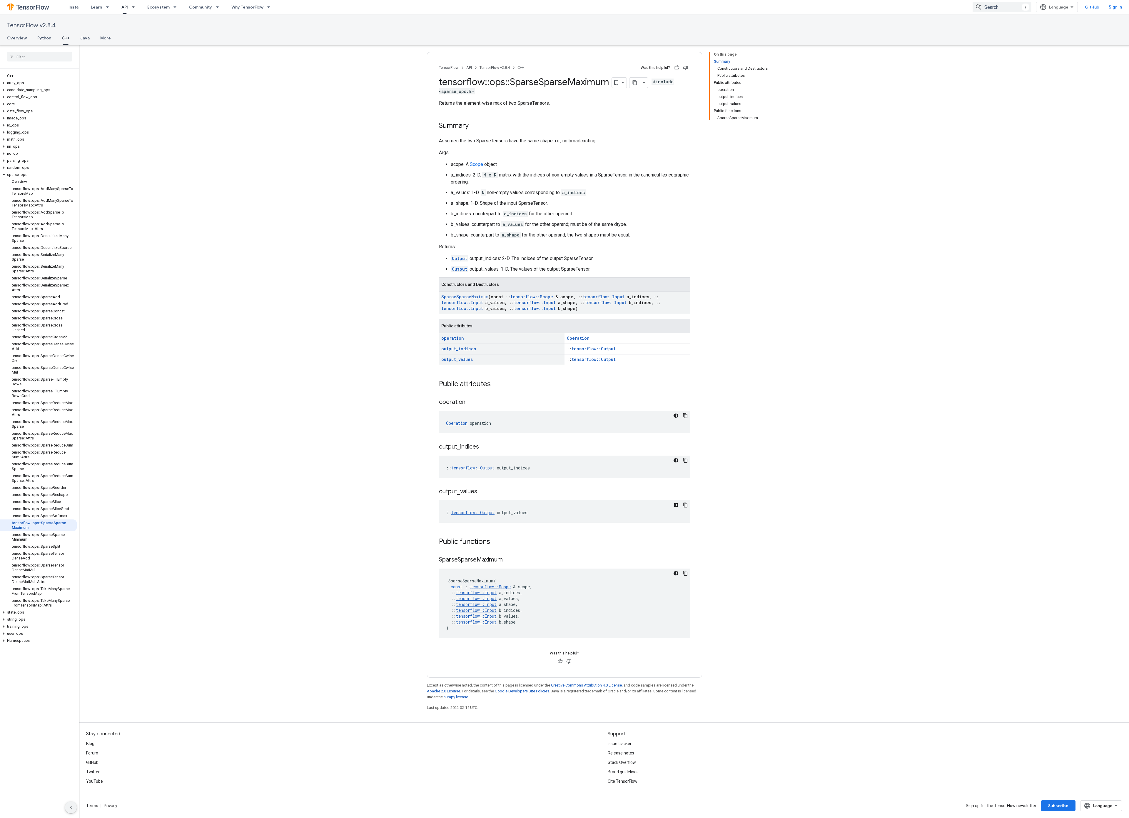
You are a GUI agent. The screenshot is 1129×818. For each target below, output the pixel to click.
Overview (17, 38)
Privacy (110, 805)
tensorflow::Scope (531, 296)
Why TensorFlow (247, 7)
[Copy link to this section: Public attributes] (496, 384)
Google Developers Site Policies (522, 691)
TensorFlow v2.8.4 (31, 25)
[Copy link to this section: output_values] (483, 491)
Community (200, 7)
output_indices (458, 348)
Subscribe (1058, 805)
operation (452, 338)
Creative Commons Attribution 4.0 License (586, 685)
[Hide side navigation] (71, 807)
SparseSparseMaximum (464, 296)
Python (44, 38)
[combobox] (1002, 7)
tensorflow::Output (594, 348)
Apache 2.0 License (443, 691)
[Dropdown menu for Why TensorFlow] (270, 7)
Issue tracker (620, 743)
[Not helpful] (685, 67)
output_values (457, 359)
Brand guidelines (623, 771)
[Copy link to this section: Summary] (474, 126)
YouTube (94, 781)
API (124, 7)
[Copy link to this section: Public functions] (496, 542)
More (105, 38)
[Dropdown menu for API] (135, 7)
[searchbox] (39, 56)
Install (74, 7)
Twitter (93, 771)
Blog (90, 743)
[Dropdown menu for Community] (219, 7)
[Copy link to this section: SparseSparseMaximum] (509, 560)
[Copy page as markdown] (634, 83)
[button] (38, 82)
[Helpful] (676, 67)
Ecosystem (158, 7)
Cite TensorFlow (622, 781)
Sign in (1115, 7)
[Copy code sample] (685, 415)
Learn (96, 7)
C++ (66, 38)
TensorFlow (449, 67)
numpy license (456, 697)
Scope (476, 164)
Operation (578, 338)
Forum (92, 753)
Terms (92, 805)
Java (85, 38)
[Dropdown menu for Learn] (109, 7)
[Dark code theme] (676, 415)
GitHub (1092, 7)
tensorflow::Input (603, 296)
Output (459, 258)
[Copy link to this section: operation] (471, 402)
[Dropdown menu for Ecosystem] (177, 7)
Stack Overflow (622, 762)
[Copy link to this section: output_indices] (485, 447)
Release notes (621, 753)
